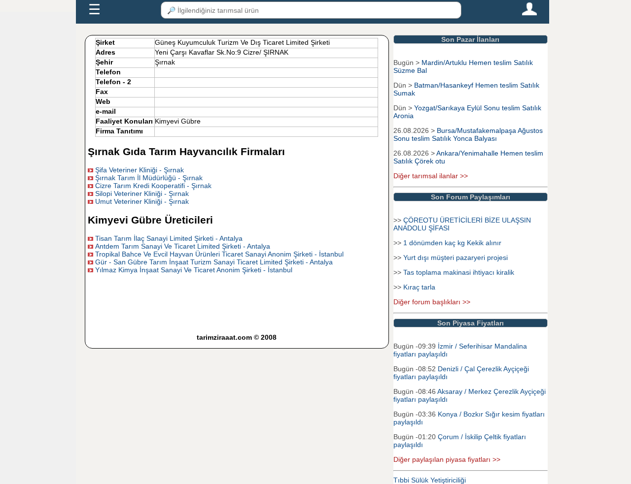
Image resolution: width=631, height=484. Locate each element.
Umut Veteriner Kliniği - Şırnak (142, 201)
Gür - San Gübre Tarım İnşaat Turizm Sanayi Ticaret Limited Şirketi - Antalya (214, 262)
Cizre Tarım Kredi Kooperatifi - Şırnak (153, 186)
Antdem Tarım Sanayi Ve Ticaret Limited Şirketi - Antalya (182, 246)
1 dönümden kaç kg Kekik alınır (452, 243)
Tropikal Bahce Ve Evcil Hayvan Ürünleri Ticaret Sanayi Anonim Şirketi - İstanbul (219, 254)
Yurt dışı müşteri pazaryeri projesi (455, 257)
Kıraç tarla (419, 287)
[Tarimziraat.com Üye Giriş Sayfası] (529, 13)
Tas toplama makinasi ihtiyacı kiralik (458, 272)
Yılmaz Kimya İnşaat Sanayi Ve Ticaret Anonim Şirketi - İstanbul (193, 270)
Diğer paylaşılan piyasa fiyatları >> (446, 459)
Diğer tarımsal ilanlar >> (430, 176)
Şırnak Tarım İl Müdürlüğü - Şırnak (149, 178)
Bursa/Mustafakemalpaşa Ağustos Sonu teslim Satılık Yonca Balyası (469, 134)
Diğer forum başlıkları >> (431, 302)
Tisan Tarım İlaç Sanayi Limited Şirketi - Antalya (169, 238)
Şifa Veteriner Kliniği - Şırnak (139, 170)
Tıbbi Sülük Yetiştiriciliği (429, 480)
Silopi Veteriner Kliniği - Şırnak (142, 193)
